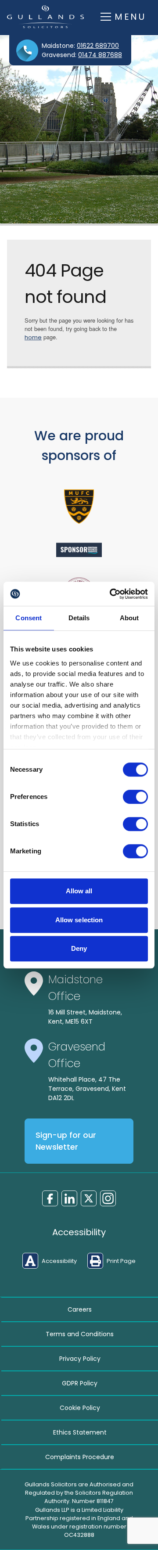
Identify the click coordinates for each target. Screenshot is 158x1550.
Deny (79, 948)
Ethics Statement (80, 1432)
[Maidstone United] (79, 506)
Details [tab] (79, 618)
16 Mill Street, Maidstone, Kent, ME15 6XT (85, 1017)
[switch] (135, 797)
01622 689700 (98, 45)
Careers (80, 1309)
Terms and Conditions (80, 1334)
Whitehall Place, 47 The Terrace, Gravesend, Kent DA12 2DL (87, 1088)
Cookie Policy (80, 1407)
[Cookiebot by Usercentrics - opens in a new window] (111, 594)
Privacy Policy (80, 1358)
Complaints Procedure (79, 1457)
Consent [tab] (28, 618)
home (33, 337)
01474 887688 (100, 54)
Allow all (79, 891)
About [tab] (129, 618)
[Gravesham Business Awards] (79, 550)
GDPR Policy (79, 1383)
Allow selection (79, 920)
